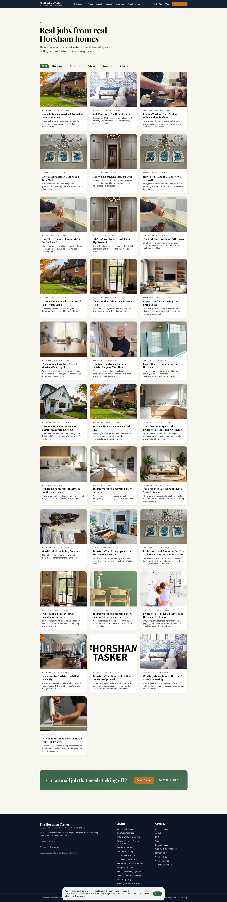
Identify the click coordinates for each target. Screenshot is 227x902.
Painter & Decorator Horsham (130, 863)
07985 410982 (162, 4)
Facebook (44, 847)
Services (78, 4)
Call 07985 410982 (168, 780)
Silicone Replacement (126, 847)
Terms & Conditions (164, 865)
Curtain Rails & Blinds (126, 855)
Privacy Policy (161, 853)
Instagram (54, 847)
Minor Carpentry (124, 879)
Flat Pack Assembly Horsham (129, 875)
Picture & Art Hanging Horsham (130, 871)
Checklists (120, 4)
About (99, 4)
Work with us (134, 4)
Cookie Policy (161, 857)
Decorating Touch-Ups (127, 859)
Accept (157, 894)
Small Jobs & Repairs (126, 829)
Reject (147, 894)
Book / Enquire (144, 780)
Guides (109, 4)
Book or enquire (180, 4)
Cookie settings (162, 861)
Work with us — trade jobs (167, 849)
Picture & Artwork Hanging (128, 837)
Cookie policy (83, 896)
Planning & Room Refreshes (129, 883)
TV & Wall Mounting (125, 833)
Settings (137, 894)
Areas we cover (162, 829)
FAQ (157, 837)
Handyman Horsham (126, 867)
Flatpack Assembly (125, 851)
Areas (90, 4)
